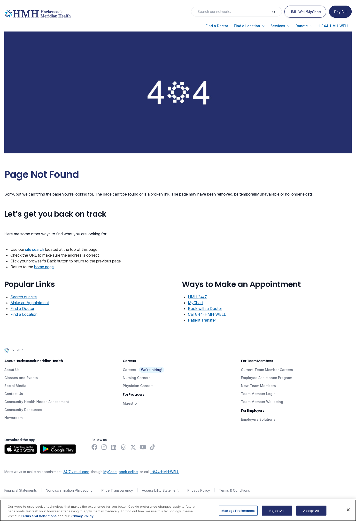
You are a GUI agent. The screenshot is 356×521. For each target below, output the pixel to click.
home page (44, 266)
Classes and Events (21, 378)
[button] (217, 26)
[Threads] (123, 447)
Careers (129, 370)
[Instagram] (104, 447)
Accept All (311, 510)
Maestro (130, 403)
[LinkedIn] (114, 447)
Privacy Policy (198, 490)
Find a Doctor (22, 308)
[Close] (348, 510)
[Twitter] (133, 447)
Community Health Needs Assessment (36, 402)
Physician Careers (138, 386)
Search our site (23, 296)
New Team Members (258, 386)
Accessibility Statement (160, 490)
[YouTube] (143, 447)
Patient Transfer (202, 320)
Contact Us (13, 394)
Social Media (15, 386)
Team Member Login (258, 394)
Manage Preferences (238, 510)
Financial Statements (20, 490)
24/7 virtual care (76, 472)
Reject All (276, 510)
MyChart (195, 302)
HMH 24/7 (197, 296)
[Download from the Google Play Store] (58, 449)
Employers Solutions (258, 419)
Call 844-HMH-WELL (207, 314)
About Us (12, 370)
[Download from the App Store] (20, 449)
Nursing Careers (136, 378)
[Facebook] (94, 447)
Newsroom (13, 418)
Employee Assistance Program (266, 378)
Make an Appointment (29, 302)
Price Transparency (117, 490)
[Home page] (6, 350)
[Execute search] (277, 11)
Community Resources (23, 410)
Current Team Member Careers (267, 370)
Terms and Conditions (39, 516)
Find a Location (24, 314)
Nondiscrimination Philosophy (69, 490)
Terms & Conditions (234, 490)
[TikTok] (152, 447)
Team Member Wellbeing (262, 402)
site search (34, 249)
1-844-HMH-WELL (164, 472)
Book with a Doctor (205, 308)
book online (128, 472)
